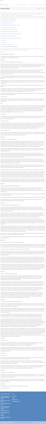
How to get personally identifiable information (9, 29)
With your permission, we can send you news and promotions (11, 33)
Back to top (3, 202)
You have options (4, 40)
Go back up (3, 52)
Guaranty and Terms (16, 401)
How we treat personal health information (8, 35)
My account (14, 396)
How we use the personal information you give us (9, 31)
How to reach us (3, 42)
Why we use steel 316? (5, 410)
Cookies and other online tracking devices (8, 27)
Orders (13, 397)
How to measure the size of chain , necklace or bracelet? (5, 408)
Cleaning (2, 415)
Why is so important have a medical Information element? (5, 397)
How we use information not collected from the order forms (11, 37)
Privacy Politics (15, 399)
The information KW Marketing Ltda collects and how (10, 25)
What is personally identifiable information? (8, 20)
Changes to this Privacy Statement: (7, 44)
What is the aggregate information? (7, 22)
